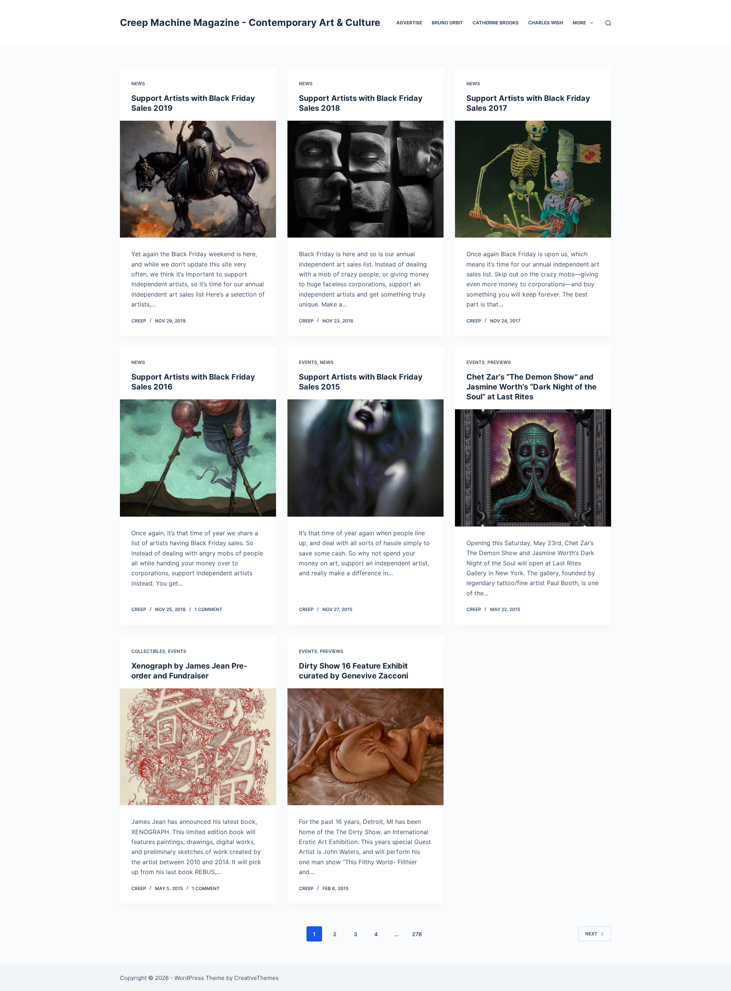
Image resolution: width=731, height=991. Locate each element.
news (138, 83)
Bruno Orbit (447, 23)
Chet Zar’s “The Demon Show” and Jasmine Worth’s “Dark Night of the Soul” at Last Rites (531, 386)
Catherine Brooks (495, 23)
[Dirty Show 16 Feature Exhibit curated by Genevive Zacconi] (365, 747)
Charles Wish (545, 23)
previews (499, 362)
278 (417, 934)
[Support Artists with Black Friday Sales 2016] (198, 458)
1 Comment (208, 609)
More (579, 23)
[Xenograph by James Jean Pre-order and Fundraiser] (198, 747)
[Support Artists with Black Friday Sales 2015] (365, 458)
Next (591, 934)
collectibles (148, 651)
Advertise (409, 23)
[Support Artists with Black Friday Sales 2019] (198, 179)
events (308, 362)
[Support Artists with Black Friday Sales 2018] (365, 179)
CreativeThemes (256, 977)
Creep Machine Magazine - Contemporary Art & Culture (250, 22)
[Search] (608, 23)
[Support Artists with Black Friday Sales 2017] (533, 179)
